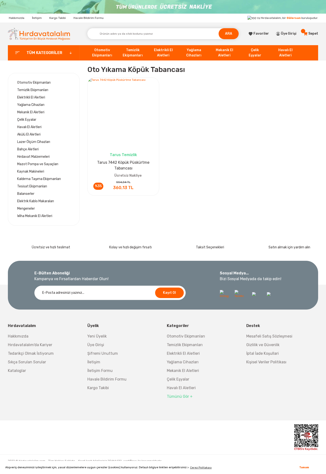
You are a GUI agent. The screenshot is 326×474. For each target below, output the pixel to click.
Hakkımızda (16, 18)
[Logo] (39, 33)
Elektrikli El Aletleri (183, 353)
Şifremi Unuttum (102, 353)
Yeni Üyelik (97, 336)
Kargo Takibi (57, 18)
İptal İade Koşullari (262, 353)
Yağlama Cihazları (183, 362)
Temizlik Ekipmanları (185, 345)
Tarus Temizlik (123, 155)
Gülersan (294, 18)
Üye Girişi (95, 345)
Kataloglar (17, 370)
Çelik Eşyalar (178, 379)
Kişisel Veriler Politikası (266, 362)
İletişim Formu (100, 370)
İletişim (37, 18)
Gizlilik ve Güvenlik (262, 345)
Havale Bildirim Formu (89, 18)
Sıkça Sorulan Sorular (27, 362)
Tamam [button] (304, 467)
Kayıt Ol (169, 293)
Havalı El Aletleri (181, 388)
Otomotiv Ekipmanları (186, 336)
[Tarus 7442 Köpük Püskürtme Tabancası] (123, 113)
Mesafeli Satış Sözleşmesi (269, 336)
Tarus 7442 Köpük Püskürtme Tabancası (123, 165)
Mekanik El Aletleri (183, 370)
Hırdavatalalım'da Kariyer (30, 345)
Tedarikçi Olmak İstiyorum (31, 353)
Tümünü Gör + (180, 396)
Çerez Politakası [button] (201, 467)
